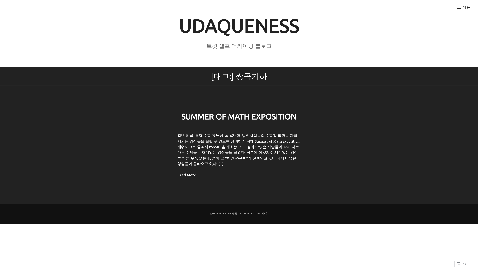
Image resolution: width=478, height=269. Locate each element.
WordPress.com (249, 213)
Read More (186, 175)
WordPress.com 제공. (224, 213)
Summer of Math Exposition (239, 116)
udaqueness (239, 25)
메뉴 (466, 7)
